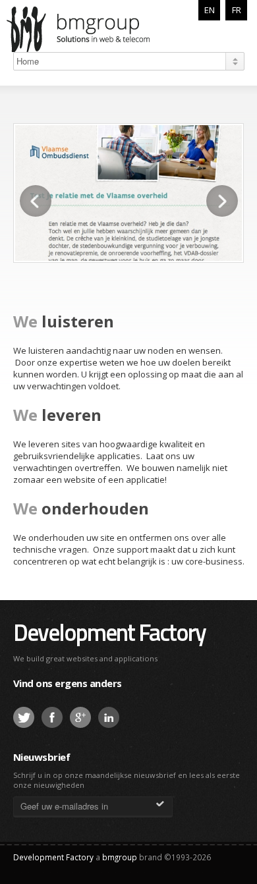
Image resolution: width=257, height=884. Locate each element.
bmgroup (95, 29)
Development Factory (109, 632)
